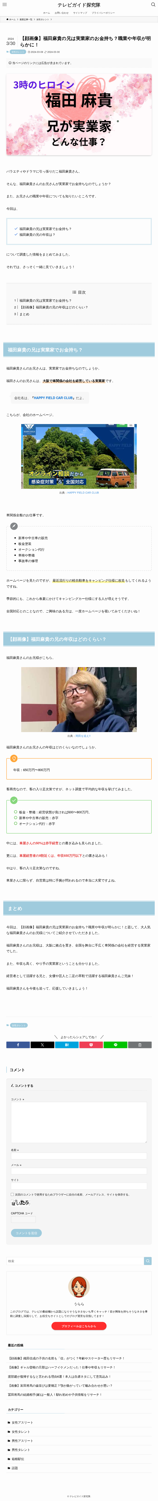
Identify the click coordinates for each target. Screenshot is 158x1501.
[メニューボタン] (4, 4)
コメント (17, 1099)
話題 (15, 1468)
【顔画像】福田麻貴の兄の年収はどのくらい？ (53, 307)
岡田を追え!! (83, 736)
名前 (15, 1150)
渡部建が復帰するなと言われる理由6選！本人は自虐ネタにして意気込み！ (59, 1376)
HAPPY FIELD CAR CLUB (53, 397)
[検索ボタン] (153, 4)
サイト (15, 1180)
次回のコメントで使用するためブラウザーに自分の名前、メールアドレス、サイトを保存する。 (73, 1194)
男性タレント (21, 1449)
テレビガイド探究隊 (79, 4)
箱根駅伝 (18, 1459)
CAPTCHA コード (22, 1213)
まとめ (24, 313)
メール (16, 1165)
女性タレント (18, 51)
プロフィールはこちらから (79, 1326)
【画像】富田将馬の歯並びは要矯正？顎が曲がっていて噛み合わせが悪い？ (60, 1385)
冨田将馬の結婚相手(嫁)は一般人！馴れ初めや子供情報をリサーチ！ (55, 1394)
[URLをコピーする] (140, 1045)
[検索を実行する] (148, 1261)
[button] (18, 1045)
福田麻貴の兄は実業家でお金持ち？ (45, 300)
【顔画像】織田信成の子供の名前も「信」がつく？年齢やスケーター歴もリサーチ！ (66, 1358)
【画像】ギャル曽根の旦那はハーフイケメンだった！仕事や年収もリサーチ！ (62, 1367)
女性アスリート (22, 1422)
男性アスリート (22, 1440)
